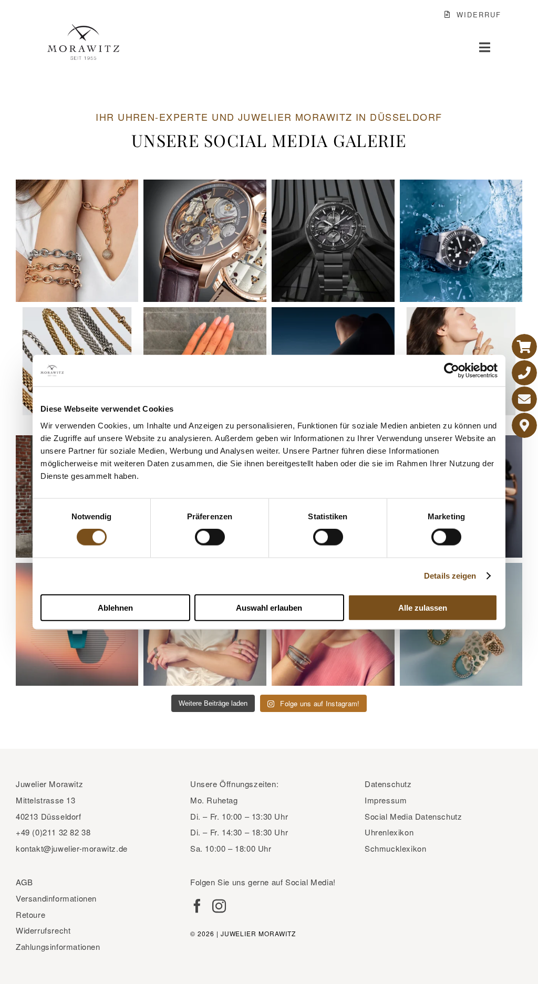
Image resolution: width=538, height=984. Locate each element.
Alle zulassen (422, 607)
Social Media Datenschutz (413, 816)
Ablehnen (115, 607)
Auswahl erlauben (269, 607)
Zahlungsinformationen (58, 946)
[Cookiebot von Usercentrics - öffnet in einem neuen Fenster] (452, 371)
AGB (24, 881)
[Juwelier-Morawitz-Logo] (83, 28)
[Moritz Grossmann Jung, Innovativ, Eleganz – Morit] (204, 241)
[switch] (210, 537)
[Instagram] (219, 906)
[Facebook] (197, 906)
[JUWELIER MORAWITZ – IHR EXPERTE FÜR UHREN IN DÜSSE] (333, 241)
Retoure (30, 914)
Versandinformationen (56, 898)
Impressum (386, 799)
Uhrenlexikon (389, 832)
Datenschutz (388, 783)
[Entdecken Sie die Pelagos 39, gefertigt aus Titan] (461, 241)
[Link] (524, 346)
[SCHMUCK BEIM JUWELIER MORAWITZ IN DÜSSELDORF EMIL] (77, 241)
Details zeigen (450, 575)
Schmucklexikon (395, 848)
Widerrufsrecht (43, 930)
